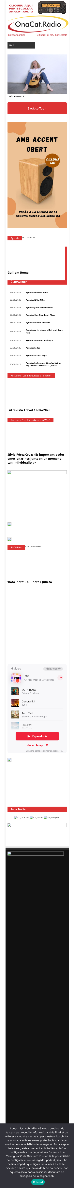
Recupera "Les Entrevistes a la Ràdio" (31, 375)
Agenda (15, 238)
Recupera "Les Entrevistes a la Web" (30, 420)
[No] (69, 1156)
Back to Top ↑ (37, 108)
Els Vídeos (16, 547)
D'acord (38, 1182)
